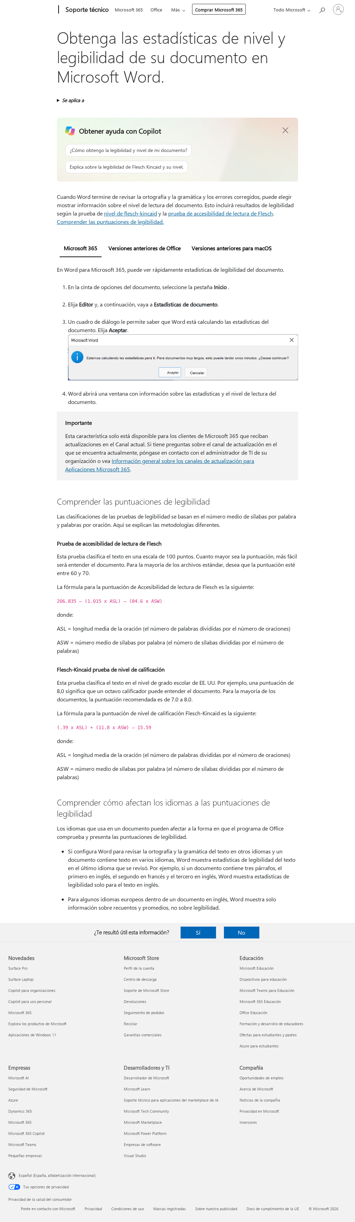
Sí (198, 932)
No (241, 932)
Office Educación (253, 1012)
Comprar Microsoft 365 (219, 9)
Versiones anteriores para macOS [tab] (232, 248)
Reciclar (130, 1023)
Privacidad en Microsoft (259, 1111)
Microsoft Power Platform (145, 1133)
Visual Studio (135, 1155)
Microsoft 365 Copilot (26, 1133)
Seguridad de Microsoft (27, 1089)
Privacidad (93, 1208)
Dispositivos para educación (263, 979)
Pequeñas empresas (25, 1155)
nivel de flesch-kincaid (130, 213)
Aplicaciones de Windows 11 (32, 1034)
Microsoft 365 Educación (260, 1001)
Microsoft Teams (22, 1144)
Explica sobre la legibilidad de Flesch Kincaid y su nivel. (126, 166)
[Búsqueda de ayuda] (321, 9)
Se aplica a (73, 100)
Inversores (248, 1122)
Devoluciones (135, 1001)
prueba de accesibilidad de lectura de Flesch (220, 213)
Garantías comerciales (143, 1034)
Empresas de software (142, 1144)
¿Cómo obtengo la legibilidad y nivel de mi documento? (128, 150)
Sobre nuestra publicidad (216, 1208)
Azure (13, 1100)
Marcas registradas (169, 1208)
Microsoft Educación (257, 968)
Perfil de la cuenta (139, 968)
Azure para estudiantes (259, 1045)
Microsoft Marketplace (143, 1122)
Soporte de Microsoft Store (146, 990)
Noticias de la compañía (260, 1100)
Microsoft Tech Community (146, 1111)
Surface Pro (17, 968)
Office (156, 9)
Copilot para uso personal (30, 1001)
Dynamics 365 (20, 1111)
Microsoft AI (18, 1077)
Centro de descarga (140, 979)
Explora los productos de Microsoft (37, 1023)
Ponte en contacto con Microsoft (48, 1208)
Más (175, 9)
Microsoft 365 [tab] (80, 248)
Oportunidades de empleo (261, 1077)
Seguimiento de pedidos (144, 1012)
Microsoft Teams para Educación (267, 990)
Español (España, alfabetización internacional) (57, 1175)
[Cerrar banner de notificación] (286, 130)
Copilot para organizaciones (31, 990)
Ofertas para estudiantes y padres (268, 1034)
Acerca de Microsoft (256, 1089)
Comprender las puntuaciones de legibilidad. (110, 221)
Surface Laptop (20, 979)
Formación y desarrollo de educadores (271, 1023)
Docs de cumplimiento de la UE (272, 1208)
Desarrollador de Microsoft (146, 1077)
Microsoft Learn (137, 1089)
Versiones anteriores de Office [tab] (145, 248)
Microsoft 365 (129, 9)
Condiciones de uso (127, 1208)
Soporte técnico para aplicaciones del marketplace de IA (171, 1100)
